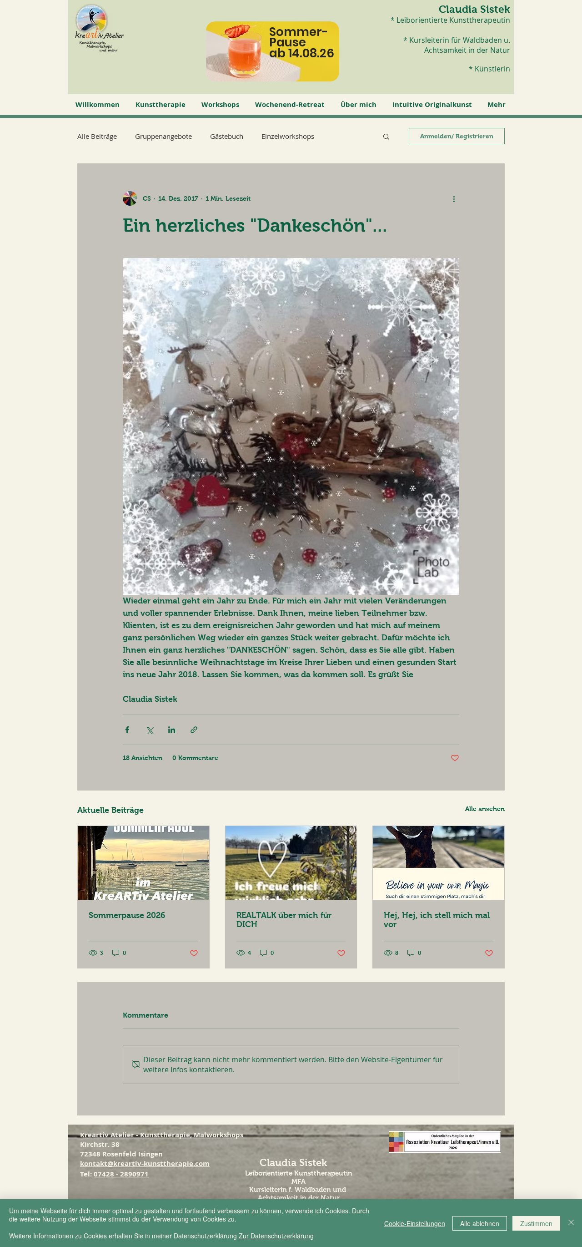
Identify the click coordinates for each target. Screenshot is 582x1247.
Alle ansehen (485, 808)
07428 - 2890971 (121, 1174)
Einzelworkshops (287, 136)
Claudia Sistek (474, 9)
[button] (162, 105)
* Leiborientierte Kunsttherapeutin (450, 20)
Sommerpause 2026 (127, 915)
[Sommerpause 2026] (143, 863)
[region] (281, 58)
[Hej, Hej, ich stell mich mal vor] (438, 863)
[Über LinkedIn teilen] (171, 729)
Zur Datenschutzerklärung (276, 1235)
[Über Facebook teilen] (127, 729)
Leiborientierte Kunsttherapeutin (298, 1173)
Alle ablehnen (479, 1223)
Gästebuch (226, 136)
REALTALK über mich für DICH (283, 920)
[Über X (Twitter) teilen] (149, 729)
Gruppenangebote (163, 136)
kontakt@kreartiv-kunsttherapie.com (145, 1163)
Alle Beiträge (97, 136)
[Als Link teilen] (194, 729)
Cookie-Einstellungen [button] (414, 1223)
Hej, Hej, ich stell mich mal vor (437, 920)
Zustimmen (536, 1223)
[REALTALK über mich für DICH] (291, 863)
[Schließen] (571, 1223)
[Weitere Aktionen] (453, 198)
